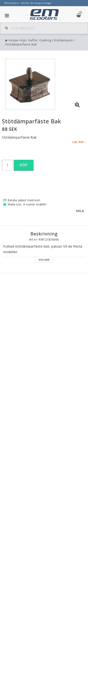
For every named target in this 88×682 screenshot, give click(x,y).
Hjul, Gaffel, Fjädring (35, 40)
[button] (77, 105)
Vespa (13, 40)
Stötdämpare (63, 40)
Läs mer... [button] (79, 142)
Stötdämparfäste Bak (21, 44)
